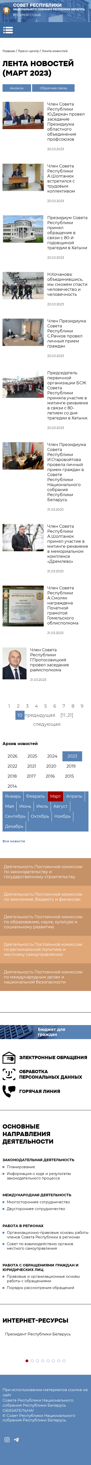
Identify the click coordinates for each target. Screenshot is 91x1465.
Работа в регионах (23, 1226)
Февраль (35, 796)
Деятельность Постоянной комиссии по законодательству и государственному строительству (43, 871)
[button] (8, 30)
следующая (47, 724)
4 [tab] (43, 1361)
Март (55, 796)
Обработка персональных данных (50, 1074)
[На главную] (6, 11)
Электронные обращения (53, 1057)
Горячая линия (39, 1091)
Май (9, 806)
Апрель (74, 796)
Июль (42, 806)
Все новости (14, 841)
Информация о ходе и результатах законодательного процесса (39, 1175)
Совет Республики (49, 7)
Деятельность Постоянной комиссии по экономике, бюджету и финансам (43, 897)
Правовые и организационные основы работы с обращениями (43, 1278)
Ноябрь (62, 816)
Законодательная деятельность (38, 1160)
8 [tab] (64, 1361)
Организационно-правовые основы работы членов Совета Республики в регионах (47, 1234)
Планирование (21, 1167)
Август (60, 806)
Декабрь (14, 826)
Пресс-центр (28, 51)
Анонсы (17, 88)
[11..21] (66, 715)
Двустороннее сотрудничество (36, 1209)
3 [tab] (37, 1361)
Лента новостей (55, 51)
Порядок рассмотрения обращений (40, 1288)
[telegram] (16, 1439)
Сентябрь (15, 816)
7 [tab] (59, 1361)
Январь (13, 796)
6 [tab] (53, 1361)
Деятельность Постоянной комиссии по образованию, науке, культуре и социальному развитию (43, 921)
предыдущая (40, 715)
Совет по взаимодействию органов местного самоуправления (40, 1246)
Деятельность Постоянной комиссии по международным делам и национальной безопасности (43, 977)
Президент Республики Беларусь (38, 1334)
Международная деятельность (37, 1195)
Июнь (25, 806)
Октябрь (40, 816)
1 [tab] (27, 1361)
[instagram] (7, 1439)
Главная (9, 51)
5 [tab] (48, 1361)
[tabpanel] (45, 1334)
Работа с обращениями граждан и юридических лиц (41, 1267)
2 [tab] (32, 1361)
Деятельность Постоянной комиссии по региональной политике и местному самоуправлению (43, 949)
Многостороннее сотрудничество (38, 1202)
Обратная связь (53, 88)
